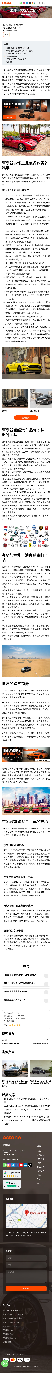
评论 (39, 1175)
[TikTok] (30, 1165)
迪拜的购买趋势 (11, 56)
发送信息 (26, 1288)
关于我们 (40, 1171)
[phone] (30, 3)
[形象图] (9, 1165)
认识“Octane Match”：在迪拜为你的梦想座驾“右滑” (27, 1106)
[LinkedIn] (25, 1165)
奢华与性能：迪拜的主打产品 (17, 54)
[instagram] (24, 3)
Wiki (39, 1179)
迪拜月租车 (7, 1342)
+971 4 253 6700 (9, 1155)
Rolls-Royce (11, 195)
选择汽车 (9, 117)
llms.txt (37, 1366)
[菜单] (48, 3)
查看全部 (26, 418)
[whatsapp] (20, 3)
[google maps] (33, 3)
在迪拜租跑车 (8, 1334)
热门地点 (40, 1155)
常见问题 (9, 62)
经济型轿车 (35, 411)
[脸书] (17, 1165)
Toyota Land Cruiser (15, 217)
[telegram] (27, 3)
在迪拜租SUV (8, 1330)
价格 (39, 1151)
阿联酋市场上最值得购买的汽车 (17, 48)
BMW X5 (9, 317)
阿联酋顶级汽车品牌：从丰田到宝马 (19, 51)
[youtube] (21, 1165)
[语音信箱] (5, 1165)
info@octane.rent (10, 1159)
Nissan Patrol (11, 231)
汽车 (6, 34)
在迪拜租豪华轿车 (9, 1338)
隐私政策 (17, 1366)
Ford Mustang (12, 327)
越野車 (5, 411)
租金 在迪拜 (11, 1310)
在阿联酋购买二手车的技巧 (16, 59)
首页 (23, 14)
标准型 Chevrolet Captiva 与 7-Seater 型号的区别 (26, 1117)
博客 (28, 14)
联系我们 (40, 1167)
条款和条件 (28, 1366)
